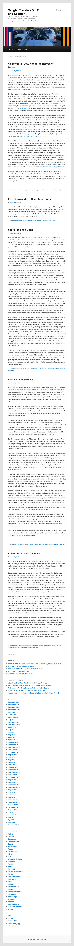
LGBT (10, 856)
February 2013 (13, 825)
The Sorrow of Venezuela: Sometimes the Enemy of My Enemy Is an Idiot (34, 664)
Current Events (13, 841)
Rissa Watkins (13, 685)
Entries (12, 921)
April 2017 (11, 737)
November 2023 (14, 704)
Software (11, 889)
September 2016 (14, 752)
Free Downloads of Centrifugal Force (30, 199)
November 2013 (14, 802)
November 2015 (14, 772)
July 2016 (11, 757)
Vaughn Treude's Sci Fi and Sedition (23, 12)
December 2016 (13, 745)
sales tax (61, 544)
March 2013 (12, 822)
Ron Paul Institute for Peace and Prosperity (33, 136)
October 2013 (13, 805)
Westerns (27, 647)
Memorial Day (42, 190)
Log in (10, 918)
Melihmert (11, 688)
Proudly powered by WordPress (37, 939)
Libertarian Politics (18, 190)
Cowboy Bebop (47, 645)
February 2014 (13, 800)
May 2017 (11, 735)
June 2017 (12, 732)
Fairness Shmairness (20, 379)
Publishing (12, 879)
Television (12, 899)
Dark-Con (46, 369)
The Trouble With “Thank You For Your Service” (25, 669)
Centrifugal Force (31, 220)
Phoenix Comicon (42, 220)
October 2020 (13, 717)
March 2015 (12, 782)
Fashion (11, 849)
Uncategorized (13, 904)
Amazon (31, 544)
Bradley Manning (33, 190)
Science (11, 884)
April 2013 (11, 820)
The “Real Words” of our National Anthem (31, 683)
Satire (10, 881)
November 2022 (14, 709)
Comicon (33, 369)
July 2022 (11, 712)
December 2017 (13, 722)
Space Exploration (15, 891)
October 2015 (13, 775)
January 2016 (13, 767)
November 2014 (14, 787)
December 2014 (13, 785)
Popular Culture (17, 645)
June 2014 (12, 795)
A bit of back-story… (25, 49)
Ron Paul (53, 190)
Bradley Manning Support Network (53, 167)
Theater (11, 902)
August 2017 (12, 727)
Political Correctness (15, 871)
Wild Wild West (34, 647)
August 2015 (12, 780)
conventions (39, 369)
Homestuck (52, 369)
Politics (10, 874)
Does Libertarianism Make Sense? (20, 674)
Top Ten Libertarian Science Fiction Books (33, 688)
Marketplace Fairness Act (52, 544)
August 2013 (12, 810)
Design (10, 844)
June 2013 (12, 815)
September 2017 (14, 724)
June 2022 (12, 714)
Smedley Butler (60, 190)
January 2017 (13, 742)
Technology (12, 897)
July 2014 (11, 792)
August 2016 (12, 755)
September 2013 (14, 807)
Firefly (54, 645)
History (10, 854)
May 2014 (11, 797)
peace (48, 190)
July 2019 (11, 719)
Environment (13, 846)
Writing (10, 909)
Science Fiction (17, 220)
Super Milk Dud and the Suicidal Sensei (30, 690)
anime (28, 369)
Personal (11, 869)
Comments (14, 923)
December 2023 (13, 702)
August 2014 (12, 790)
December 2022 (13, 707)
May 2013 (11, 817)
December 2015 (13, 770)
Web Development (14, 907)
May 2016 (11, 760)
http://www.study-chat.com (17, 693)
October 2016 (13, 750)
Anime (10, 834)
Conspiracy (12, 839)
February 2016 (13, 765)
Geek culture (12, 851)
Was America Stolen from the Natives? (22, 666)
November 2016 (14, 747)
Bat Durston (39, 645)
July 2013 (11, 812)
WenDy (10, 690)
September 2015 (14, 777)
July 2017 (11, 730)
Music (10, 866)
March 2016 (12, 762)
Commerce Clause (39, 544)
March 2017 (12, 740)
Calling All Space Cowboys (24, 553)
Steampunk (11, 370)
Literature (11, 861)
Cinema (11, 836)
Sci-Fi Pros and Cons (20, 229)
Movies (10, 864)
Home (11, 49)
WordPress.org (13, 926)
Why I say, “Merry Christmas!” (19, 671)
